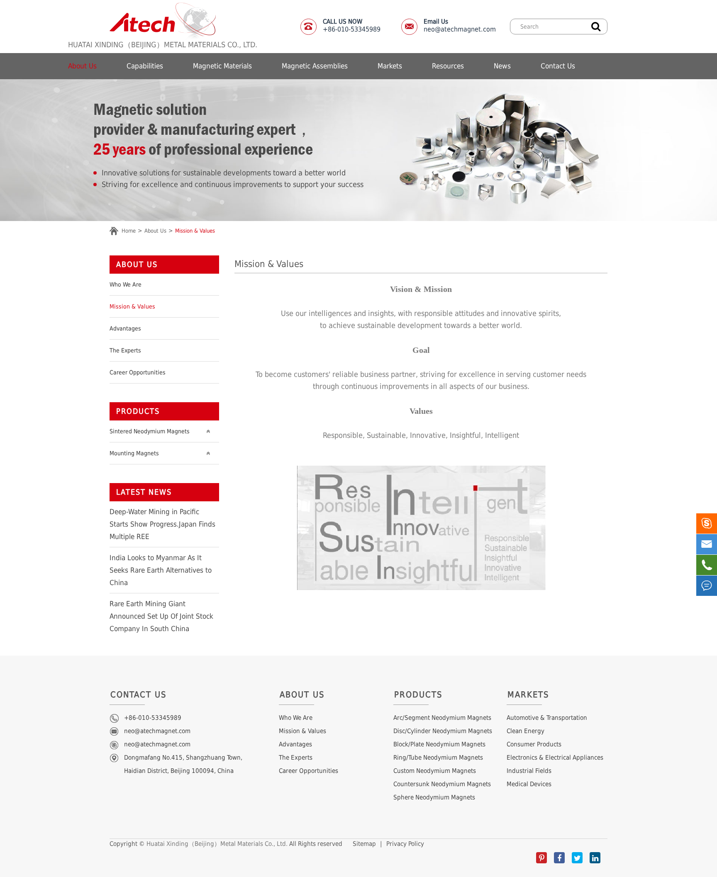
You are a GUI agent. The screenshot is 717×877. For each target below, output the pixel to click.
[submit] (596, 25)
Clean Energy (525, 731)
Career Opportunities (138, 372)
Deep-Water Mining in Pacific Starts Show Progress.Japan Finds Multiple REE (162, 524)
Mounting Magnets (134, 453)
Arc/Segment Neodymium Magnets (442, 718)
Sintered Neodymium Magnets (150, 431)
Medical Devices (529, 784)
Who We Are (125, 284)
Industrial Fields (529, 771)
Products (138, 411)
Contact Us (558, 66)
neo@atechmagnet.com (460, 25)
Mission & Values (195, 231)
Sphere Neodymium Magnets (434, 797)
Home (129, 231)
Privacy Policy (405, 844)
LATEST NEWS (144, 492)
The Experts (125, 350)
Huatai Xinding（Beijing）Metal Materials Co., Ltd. (217, 844)
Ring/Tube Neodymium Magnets (438, 757)
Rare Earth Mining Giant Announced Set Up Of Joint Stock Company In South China (161, 616)
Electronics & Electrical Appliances (555, 757)
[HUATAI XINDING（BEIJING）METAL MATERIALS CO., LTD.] (163, 20)
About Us (82, 66)
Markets (390, 66)
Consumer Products (534, 744)
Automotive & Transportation (547, 718)
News (502, 66)
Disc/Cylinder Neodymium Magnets (442, 731)
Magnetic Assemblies (315, 66)
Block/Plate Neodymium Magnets (439, 744)
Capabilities (145, 66)
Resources (448, 66)
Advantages (125, 328)
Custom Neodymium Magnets (434, 771)
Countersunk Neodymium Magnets (442, 784)
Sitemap (364, 844)
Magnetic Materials (222, 66)
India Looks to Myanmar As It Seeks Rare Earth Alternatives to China (161, 570)
